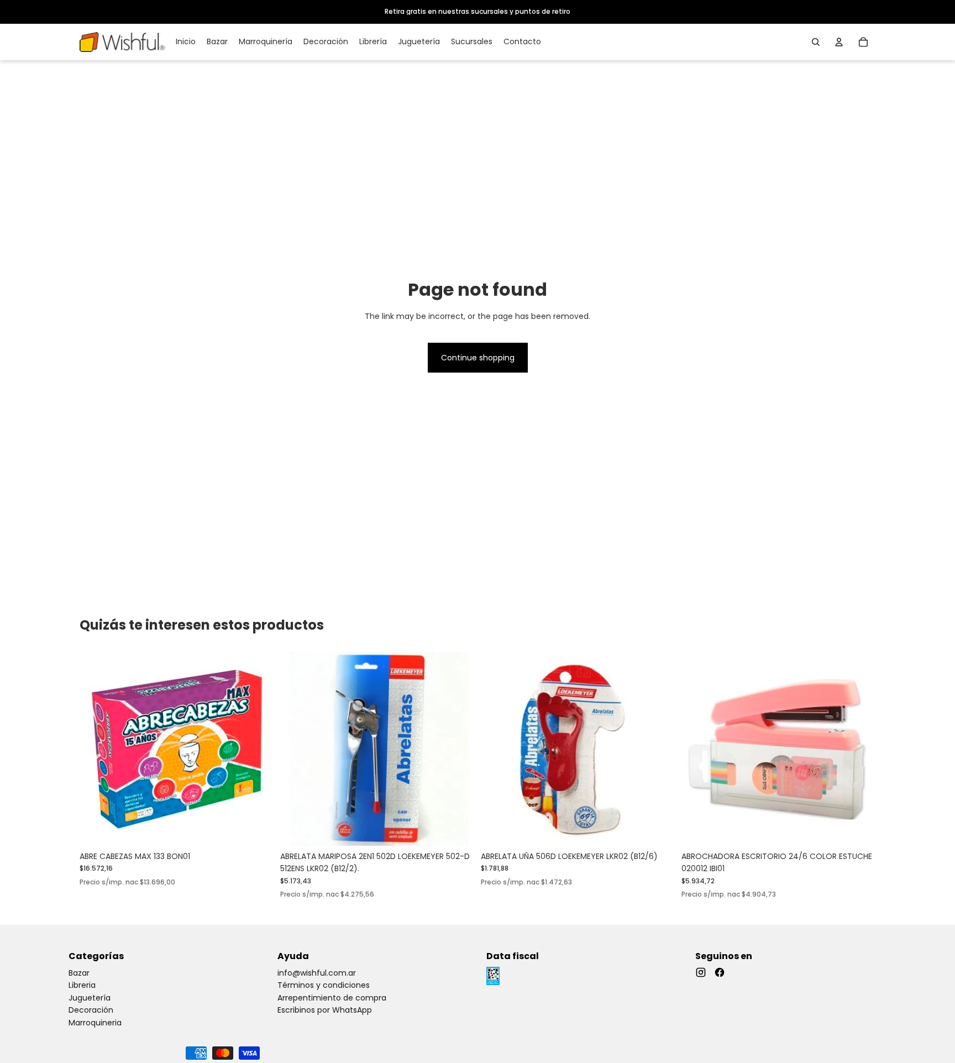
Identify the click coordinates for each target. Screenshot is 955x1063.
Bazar (79, 972)
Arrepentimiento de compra (331, 997)
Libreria (82, 985)
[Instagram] (700, 972)
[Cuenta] (839, 42)
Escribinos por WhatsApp (324, 1009)
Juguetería (90, 997)
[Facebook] (719, 972)
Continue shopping (478, 357)
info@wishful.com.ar (316, 972)
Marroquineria (95, 1022)
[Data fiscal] (493, 976)
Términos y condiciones (323, 985)
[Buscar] (816, 42)
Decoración (91, 1009)
